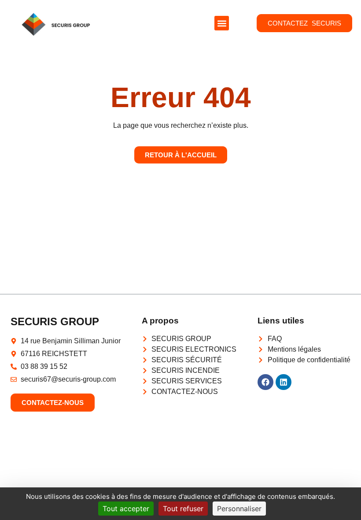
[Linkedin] (283, 382)
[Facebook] (265, 382)
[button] (221, 23)
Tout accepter (126, 508)
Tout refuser (183, 508)
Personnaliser (239, 508)
